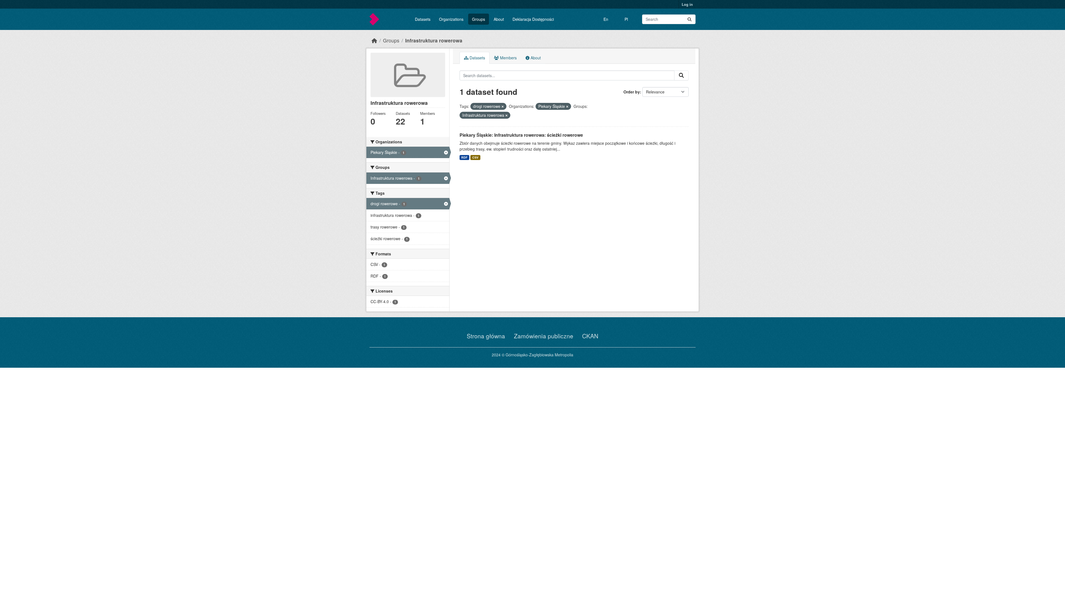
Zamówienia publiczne (543, 336)
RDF (464, 157)
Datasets (422, 19)
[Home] (374, 40)
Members (508, 57)
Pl (626, 19)
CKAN (590, 336)
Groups (478, 19)
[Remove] (502, 106)
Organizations (451, 19)
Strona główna (486, 336)
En (606, 19)
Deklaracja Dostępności (533, 19)
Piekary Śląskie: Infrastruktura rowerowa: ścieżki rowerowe (521, 135)
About (499, 19)
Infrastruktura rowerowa (433, 40)
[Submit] (689, 19)
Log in (687, 4)
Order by (631, 92)
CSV (475, 157)
